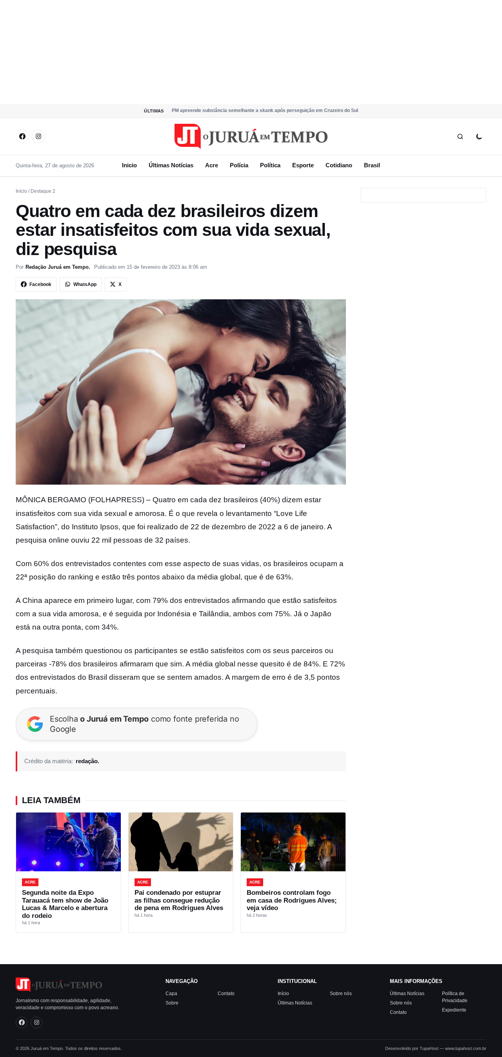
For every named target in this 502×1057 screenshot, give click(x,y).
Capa (171, 993)
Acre (211, 165)
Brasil (372, 165)
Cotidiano (339, 165)
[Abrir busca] (460, 136)
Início (21, 191)
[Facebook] (22, 136)
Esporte (303, 165)
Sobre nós (341, 993)
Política (270, 165)
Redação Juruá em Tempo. (57, 267)
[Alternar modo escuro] (478, 136)
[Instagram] (38, 136)
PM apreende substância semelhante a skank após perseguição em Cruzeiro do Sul (265, 110)
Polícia (239, 165)
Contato (226, 993)
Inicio (129, 165)
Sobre (172, 1002)
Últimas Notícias (171, 165)
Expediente (454, 1009)
